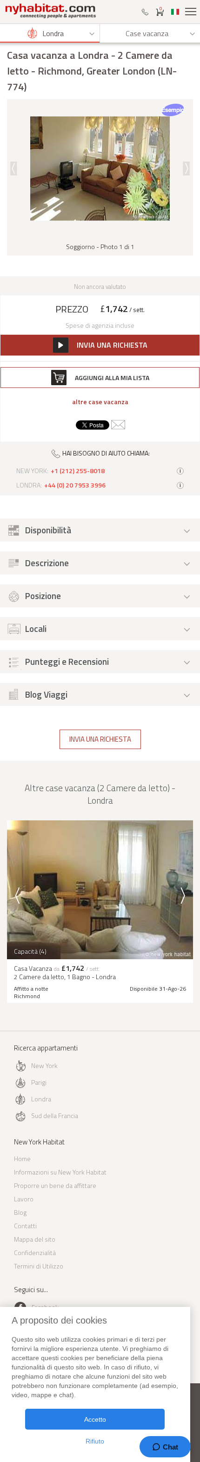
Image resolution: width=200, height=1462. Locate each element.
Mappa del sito (34, 1239)
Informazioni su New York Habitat (60, 1172)
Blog (20, 1212)
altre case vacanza (100, 401)
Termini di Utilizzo (38, 1266)
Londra (41, 1099)
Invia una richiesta (100, 739)
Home (22, 1158)
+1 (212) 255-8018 (78, 470)
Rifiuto (95, 1441)
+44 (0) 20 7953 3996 (75, 485)
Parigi (39, 1082)
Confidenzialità (35, 1252)
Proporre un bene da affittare (55, 1185)
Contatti (25, 1226)
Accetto (95, 1419)
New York (44, 1065)
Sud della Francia (54, 1115)
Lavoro (23, 1199)
